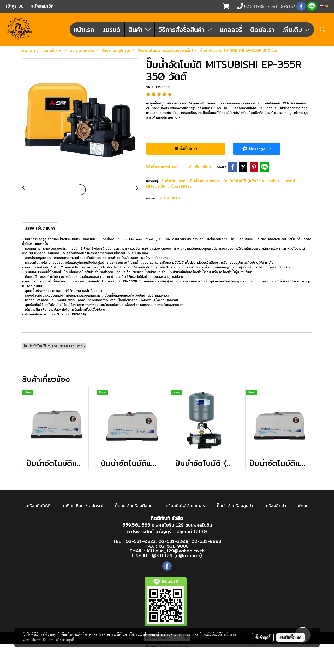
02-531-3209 (173, 541)
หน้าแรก (84, 29)
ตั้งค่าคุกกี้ (262, 637)
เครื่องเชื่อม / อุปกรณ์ (83, 506)
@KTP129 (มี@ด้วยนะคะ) (177, 555)
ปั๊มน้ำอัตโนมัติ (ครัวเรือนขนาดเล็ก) (252, 181)
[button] (322, 29)
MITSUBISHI (157, 186)
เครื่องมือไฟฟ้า (38, 506)
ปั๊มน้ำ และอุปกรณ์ (205, 181)
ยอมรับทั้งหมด (290, 637)
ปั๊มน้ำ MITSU (181, 186)
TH (325, 6)
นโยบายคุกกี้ (65, 640)
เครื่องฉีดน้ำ (275, 506)
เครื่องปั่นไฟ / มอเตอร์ (184, 506)
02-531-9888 (206, 541)
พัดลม (303, 506)
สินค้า (137, 29)
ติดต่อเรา (262, 29)
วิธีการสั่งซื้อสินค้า (183, 29)
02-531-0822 (141, 541)
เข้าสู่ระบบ (14, 6)
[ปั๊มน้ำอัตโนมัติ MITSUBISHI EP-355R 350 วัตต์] (80, 118)
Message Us (260, 149)
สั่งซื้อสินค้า (187, 149)
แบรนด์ (111, 29)
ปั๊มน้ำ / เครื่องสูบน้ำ (235, 506)
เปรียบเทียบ (201, 167)
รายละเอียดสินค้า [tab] (40, 228)
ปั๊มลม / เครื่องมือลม (134, 506)
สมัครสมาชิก (42, 6)
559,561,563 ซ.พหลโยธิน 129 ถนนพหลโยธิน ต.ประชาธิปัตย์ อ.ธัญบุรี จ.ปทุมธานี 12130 (167, 528)
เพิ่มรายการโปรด (164, 167)
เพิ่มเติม (293, 29)
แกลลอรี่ (231, 29)
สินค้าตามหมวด (174, 181)
